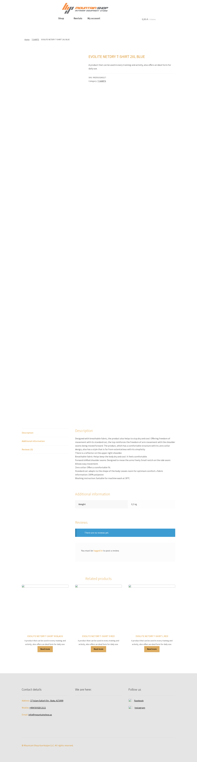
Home (27, 39)
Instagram (140, 707)
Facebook (138, 700)
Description (27, 432)
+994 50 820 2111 (37, 707)
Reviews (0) (27, 449)
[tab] (45, 433)
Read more (45, 649)
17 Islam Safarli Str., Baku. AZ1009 (46, 700)
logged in (98, 550)
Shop (61, 18)
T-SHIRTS (35, 39)
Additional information (33, 441)
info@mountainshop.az (40, 714)
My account (94, 18)
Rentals (78, 18)
